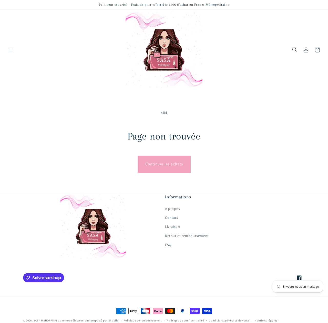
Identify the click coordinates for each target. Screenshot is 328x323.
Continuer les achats (164, 164)
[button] (10, 50)
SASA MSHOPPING (45, 320)
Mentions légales (265, 320)
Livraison (172, 226)
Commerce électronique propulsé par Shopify (88, 320)
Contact (171, 217)
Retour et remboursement (187, 235)
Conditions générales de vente (229, 320)
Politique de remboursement (143, 320)
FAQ (168, 244)
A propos (172, 208)
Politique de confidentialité (185, 320)
